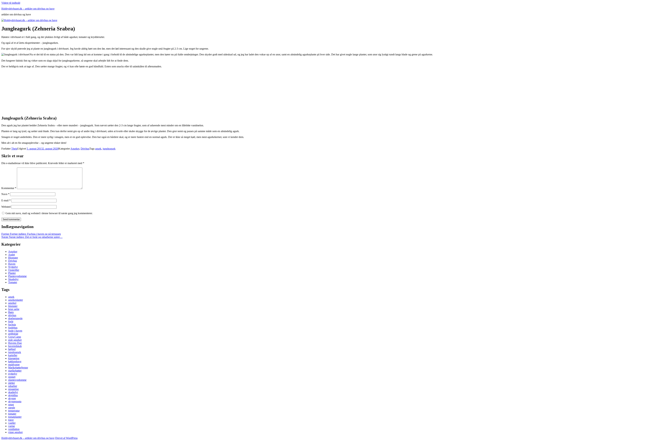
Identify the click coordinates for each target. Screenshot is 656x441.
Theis (14, 148)
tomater (12, 413)
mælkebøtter (15, 370)
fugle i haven (15, 330)
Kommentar (8, 188)
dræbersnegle (15, 318)
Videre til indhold (10, 2)
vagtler (12, 423)
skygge (12, 398)
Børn (11, 312)
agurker (12, 303)
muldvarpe (14, 364)
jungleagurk (109, 148)
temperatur (14, 410)
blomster (12, 306)
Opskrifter (13, 270)
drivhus (12, 315)
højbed (12, 349)
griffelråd (13, 333)
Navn (5, 194)
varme (11, 426)
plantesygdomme (17, 379)
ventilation (13, 429)
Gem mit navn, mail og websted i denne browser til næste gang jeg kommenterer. (49, 213)
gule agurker (15, 339)
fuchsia (12, 324)
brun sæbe (13, 309)
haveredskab (15, 346)
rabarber (12, 386)
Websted (6, 206)
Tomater (12, 282)
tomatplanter (15, 416)
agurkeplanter (15, 299)
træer (11, 419)
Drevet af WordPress (66, 438)
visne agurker (15, 432)
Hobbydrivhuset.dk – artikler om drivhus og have (27, 8)
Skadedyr (13, 279)
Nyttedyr (13, 266)
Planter (12, 273)
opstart (11, 376)
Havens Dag (15, 343)
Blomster (13, 257)
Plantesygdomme (17, 276)
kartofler (12, 355)
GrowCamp (14, 336)
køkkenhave (14, 361)
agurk (98, 148)
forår (10, 321)
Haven (11, 263)
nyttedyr (12, 373)
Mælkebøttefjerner (18, 367)
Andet (11, 254)
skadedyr (13, 392)
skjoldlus (13, 395)
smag (11, 404)
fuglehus (12, 327)
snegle (11, 407)
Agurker (74, 148)
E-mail (6, 200)
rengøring (13, 389)
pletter (11, 383)
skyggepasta (14, 401)
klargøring (13, 358)
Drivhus (85, 148)
